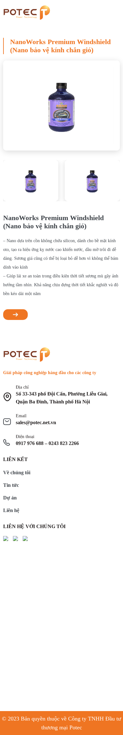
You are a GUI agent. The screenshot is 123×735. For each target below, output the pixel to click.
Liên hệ (11, 510)
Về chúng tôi (16, 472)
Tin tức (11, 485)
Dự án (10, 497)
